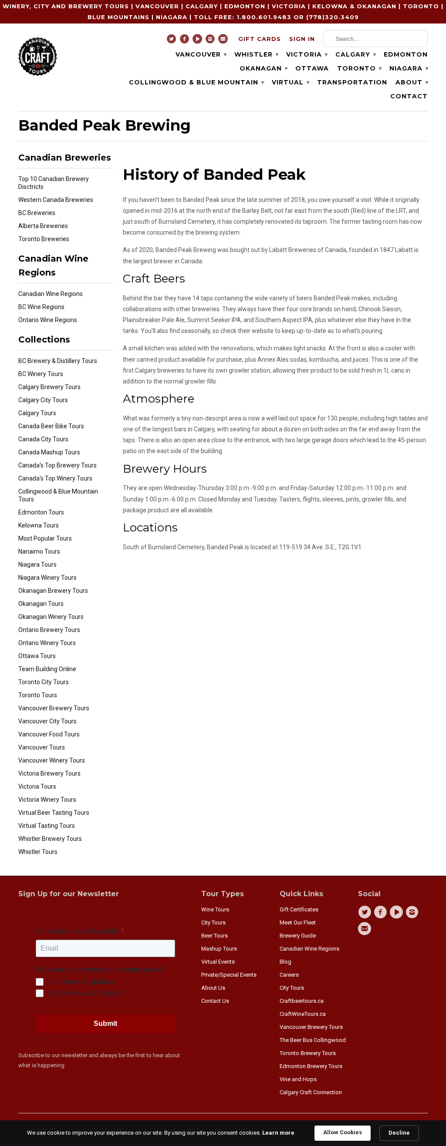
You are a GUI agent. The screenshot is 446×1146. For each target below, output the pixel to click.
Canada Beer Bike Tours (51, 426)
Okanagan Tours (41, 603)
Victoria (306, 54)
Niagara (408, 68)
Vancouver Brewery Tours (53, 708)
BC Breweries (36, 212)
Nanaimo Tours (39, 551)
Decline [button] (399, 1132)
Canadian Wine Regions (50, 293)
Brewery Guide (298, 935)
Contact (409, 96)
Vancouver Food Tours (49, 734)
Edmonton (406, 54)
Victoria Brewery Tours (49, 773)
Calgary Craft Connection (311, 1092)
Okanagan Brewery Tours (53, 590)
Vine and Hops (298, 1079)
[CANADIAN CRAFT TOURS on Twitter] (173, 41)
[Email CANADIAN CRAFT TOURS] (224, 41)
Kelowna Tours (38, 525)
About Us (213, 988)
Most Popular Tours (45, 538)
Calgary (355, 54)
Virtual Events (218, 961)
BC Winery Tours (40, 373)
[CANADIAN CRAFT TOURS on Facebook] (186, 41)
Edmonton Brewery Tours (311, 1066)
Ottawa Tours (37, 655)
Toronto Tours (37, 695)
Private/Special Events (229, 974)
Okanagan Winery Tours (51, 616)
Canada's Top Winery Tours (55, 478)
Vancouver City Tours (47, 721)
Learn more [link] (278, 1132)
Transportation (352, 82)
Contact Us (215, 1001)
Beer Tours (214, 935)
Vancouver (201, 54)
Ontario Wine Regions (47, 319)
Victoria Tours (37, 786)
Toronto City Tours (43, 682)
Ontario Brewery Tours (49, 629)
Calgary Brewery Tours (49, 386)
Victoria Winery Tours (47, 799)
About (411, 82)
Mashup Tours (219, 948)
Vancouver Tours (41, 747)
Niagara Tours (37, 564)
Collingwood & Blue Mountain (196, 82)
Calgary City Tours (43, 400)
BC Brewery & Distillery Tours (57, 360)
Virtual (290, 82)
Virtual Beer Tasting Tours (53, 812)
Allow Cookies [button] (342, 1132)
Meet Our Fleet (298, 922)
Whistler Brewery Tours (50, 838)
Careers (289, 974)
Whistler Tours (37, 851)
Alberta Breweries (43, 225)
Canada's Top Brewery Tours (57, 465)
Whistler (256, 54)
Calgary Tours (37, 413)
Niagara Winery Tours (47, 577)
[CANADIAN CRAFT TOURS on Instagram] (211, 41)
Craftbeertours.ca (302, 1001)
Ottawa (312, 68)
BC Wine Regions (41, 306)
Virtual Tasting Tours (46, 825)
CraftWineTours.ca (303, 1014)
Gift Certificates (299, 909)
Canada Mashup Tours (49, 452)
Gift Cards (259, 38)
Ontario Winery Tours (47, 642)
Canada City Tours (43, 439)
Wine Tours (215, 909)
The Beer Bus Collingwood (313, 1040)
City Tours (213, 922)
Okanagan (263, 68)
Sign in (302, 38)
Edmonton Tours (41, 512)
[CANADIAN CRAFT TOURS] (37, 55)
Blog (285, 961)
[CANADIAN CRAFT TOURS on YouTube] (198, 41)
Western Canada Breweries (55, 199)
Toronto (359, 68)
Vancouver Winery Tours (51, 760)
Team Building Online (47, 668)
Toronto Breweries (43, 238)
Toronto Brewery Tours (308, 1053)
